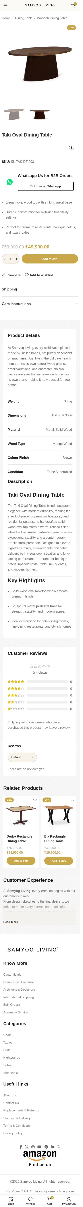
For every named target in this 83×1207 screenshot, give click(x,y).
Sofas (7, 1065)
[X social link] (26, 1147)
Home (6, 18)
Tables (7, 1042)
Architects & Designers (19, 989)
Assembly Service (15, 1012)
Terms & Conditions (17, 1125)
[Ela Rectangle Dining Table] (58, 813)
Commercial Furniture (18, 982)
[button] (21, 861)
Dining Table (24, 18)
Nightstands (11, 1057)
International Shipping (18, 997)
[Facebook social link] (20, 1147)
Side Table (10, 1072)
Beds (6, 1050)
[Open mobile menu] (5, 5)
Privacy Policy (13, 1133)
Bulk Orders (11, 1004)
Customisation (13, 974)
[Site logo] (40, 5)
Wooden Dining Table (52, 18)
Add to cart (49, 259)
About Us (9, 1095)
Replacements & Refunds (21, 1110)
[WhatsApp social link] (59, 1147)
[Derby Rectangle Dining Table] (21, 813)
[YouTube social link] (39, 1147)
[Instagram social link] (33, 1147)
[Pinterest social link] (46, 1147)
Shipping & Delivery (17, 1118)
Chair (7, 1035)
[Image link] (32, 950)
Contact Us (11, 1103)
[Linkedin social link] (52, 1147)
